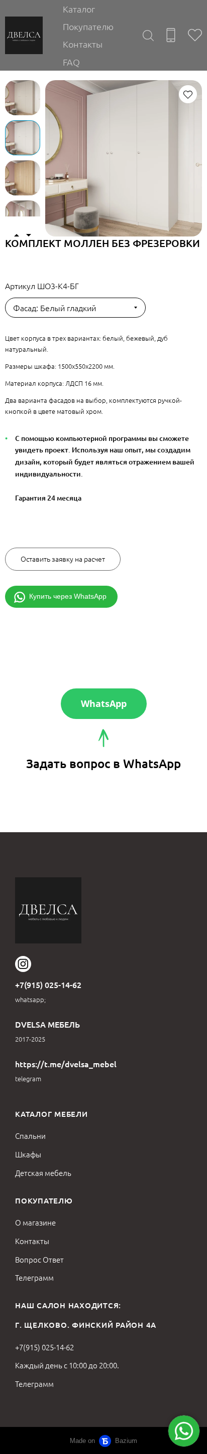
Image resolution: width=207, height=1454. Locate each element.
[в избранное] (188, 94)
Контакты (82, 44)
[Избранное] (195, 35)
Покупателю (88, 26)
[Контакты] (171, 35)
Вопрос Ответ (39, 1259)
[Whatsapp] (183, 1430)
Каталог (79, 9)
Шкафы (28, 1154)
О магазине (35, 1222)
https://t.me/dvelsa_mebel (66, 1064)
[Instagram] (23, 964)
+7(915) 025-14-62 (48, 985)
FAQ (71, 62)
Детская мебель (43, 1172)
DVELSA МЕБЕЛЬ (47, 1024)
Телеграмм (34, 1277)
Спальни (30, 1135)
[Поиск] (148, 35)
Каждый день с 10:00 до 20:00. (67, 1365)
